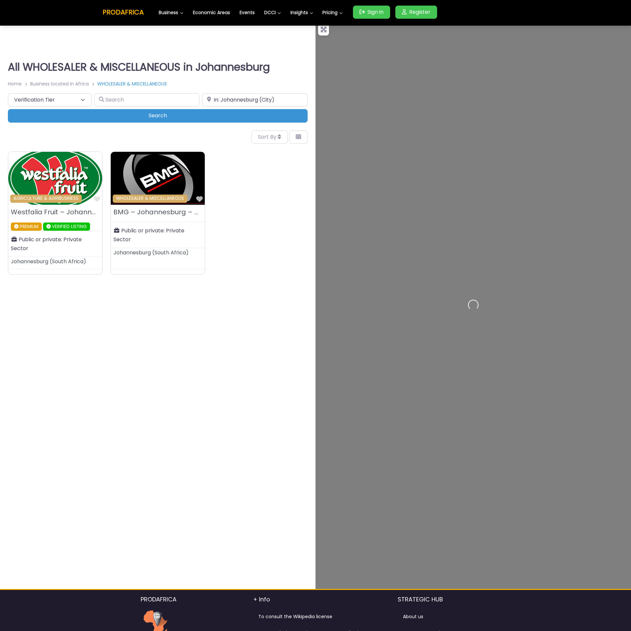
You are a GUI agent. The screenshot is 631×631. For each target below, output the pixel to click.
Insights (299, 12)
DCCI (270, 12)
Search (167, 115)
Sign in (375, 12)
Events (247, 12)
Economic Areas (211, 12)
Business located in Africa (59, 84)
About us (413, 616)
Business (168, 12)
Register (420, 12)
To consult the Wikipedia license (295, 616)
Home (15, 84)
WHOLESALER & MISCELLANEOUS (150, 198)
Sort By (268, 137)
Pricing (330, 12)
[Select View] (298, 137)
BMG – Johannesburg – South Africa (173, 212)
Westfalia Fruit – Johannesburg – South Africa (87, 212)
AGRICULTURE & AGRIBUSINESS (46, 198)
